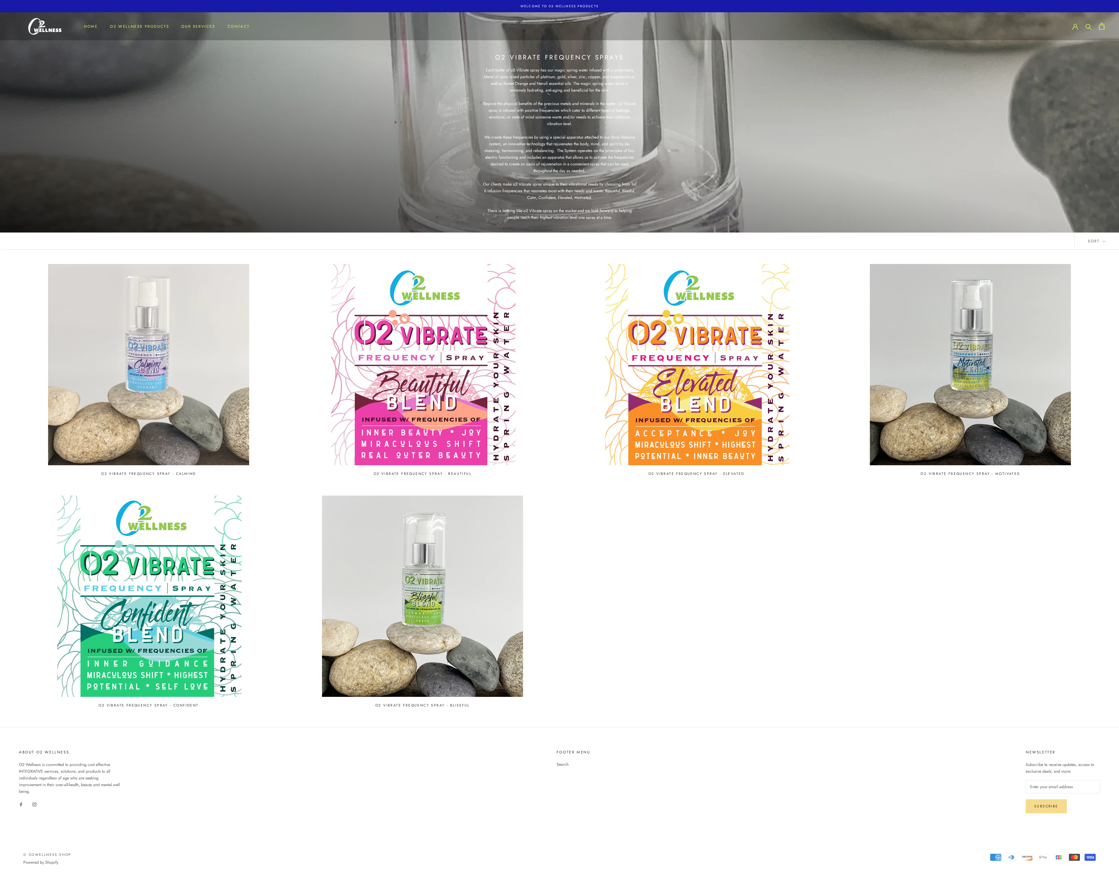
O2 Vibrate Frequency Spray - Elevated (696, 473)
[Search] (1088, 26)
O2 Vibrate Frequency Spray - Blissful (422, 705)
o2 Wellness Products (139, 26)
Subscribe (1046, 806)
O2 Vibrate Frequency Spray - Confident (148, 705)
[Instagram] (34, 804)
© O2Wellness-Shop (47, 854)
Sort (1095, 241)
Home (91, 26)
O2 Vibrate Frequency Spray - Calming (148, 473)
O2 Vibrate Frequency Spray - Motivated (970, 473)
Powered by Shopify (40, 862)
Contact (239, 26)
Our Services (198, 26)
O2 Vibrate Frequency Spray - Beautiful (422, 473)
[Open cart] (1101, 26)
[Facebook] (21, 804)
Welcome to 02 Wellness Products (559, 6)
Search (563, 764)
